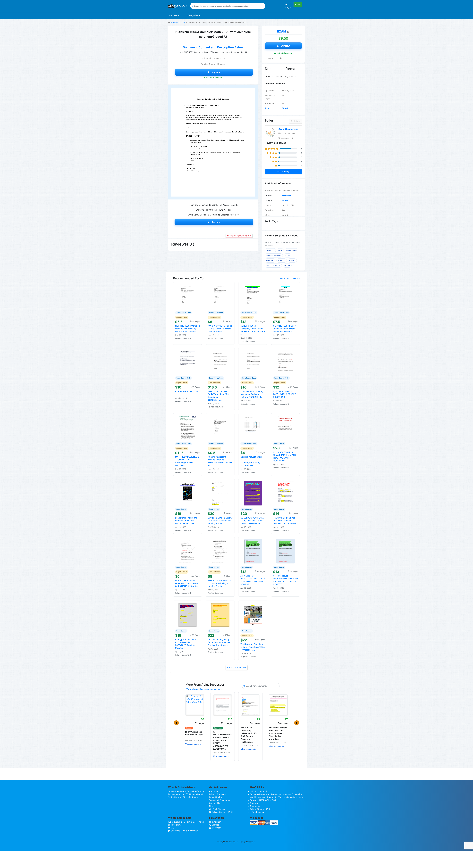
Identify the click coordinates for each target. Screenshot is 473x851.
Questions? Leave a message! (184, 830)
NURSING (174, 22)
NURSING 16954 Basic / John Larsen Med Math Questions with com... (284, 329)
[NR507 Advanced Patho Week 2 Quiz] (194, 704)
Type (267, 108)
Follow (297, 121)
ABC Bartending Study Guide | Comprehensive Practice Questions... (219, 642)
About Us (213, 791)
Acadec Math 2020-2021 (187, 391)
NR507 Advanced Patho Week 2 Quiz (194, 733)
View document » (193, 744)
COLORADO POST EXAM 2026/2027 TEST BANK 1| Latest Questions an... (252, 521)
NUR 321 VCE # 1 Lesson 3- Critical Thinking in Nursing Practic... (219, 583)
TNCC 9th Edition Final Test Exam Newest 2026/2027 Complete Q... (285, 521)
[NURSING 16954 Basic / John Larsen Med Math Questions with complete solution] (285, 296)
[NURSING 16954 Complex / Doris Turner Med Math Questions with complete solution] (220, 296)
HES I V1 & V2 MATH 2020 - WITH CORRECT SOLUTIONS (284, 394)
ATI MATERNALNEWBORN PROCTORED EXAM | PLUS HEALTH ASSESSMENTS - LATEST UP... (222, 740)
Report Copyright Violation (240, 236)
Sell (299, 4)
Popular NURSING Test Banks (263, 800)
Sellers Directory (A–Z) (222, 812)
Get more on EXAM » (290, 278)
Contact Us (214, 803)
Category (269, 200)
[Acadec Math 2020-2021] (187, 362)
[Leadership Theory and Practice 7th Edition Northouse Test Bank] (187, 493)
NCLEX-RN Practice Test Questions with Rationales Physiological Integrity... (278, 733)
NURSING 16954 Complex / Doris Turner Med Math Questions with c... (220, 329)
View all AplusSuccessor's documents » (204, 689)
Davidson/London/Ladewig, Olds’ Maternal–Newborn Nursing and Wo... (221, 521)
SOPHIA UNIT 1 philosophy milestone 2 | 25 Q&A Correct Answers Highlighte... (248, 734)
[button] (176, 723)
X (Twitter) (216, 827)
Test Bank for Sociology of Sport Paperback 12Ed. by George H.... (252, 647)
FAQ (172, 827)
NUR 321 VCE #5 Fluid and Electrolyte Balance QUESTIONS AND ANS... (186, 583)
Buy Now (216, 72)
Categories (192, 15)
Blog (211, 806)
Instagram (216, 822)
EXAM (183, 22)
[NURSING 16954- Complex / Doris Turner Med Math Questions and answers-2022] (253, 296)
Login (288, 7)
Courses (173, 15)
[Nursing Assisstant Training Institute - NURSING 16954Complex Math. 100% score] (220, 427)
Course (268, 195)
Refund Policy (215, 797)
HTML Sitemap (218, 809)
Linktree (215, 825)
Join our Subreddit (258, 791)
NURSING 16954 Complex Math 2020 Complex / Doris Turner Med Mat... (187, 329)
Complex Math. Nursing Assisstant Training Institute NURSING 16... (251, 394)
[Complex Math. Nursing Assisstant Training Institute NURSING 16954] (253, 362)
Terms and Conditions (219, 800)
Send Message (283, 171)
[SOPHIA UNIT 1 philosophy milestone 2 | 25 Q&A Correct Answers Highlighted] (250, 704)
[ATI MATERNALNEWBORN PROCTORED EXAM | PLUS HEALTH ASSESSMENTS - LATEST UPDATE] (222, 704)
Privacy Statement (217, 794)
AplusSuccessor (288, 129)
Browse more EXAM (236, 667)
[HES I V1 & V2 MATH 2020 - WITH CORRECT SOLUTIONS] (285, 362)
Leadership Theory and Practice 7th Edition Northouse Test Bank (186, 521)
